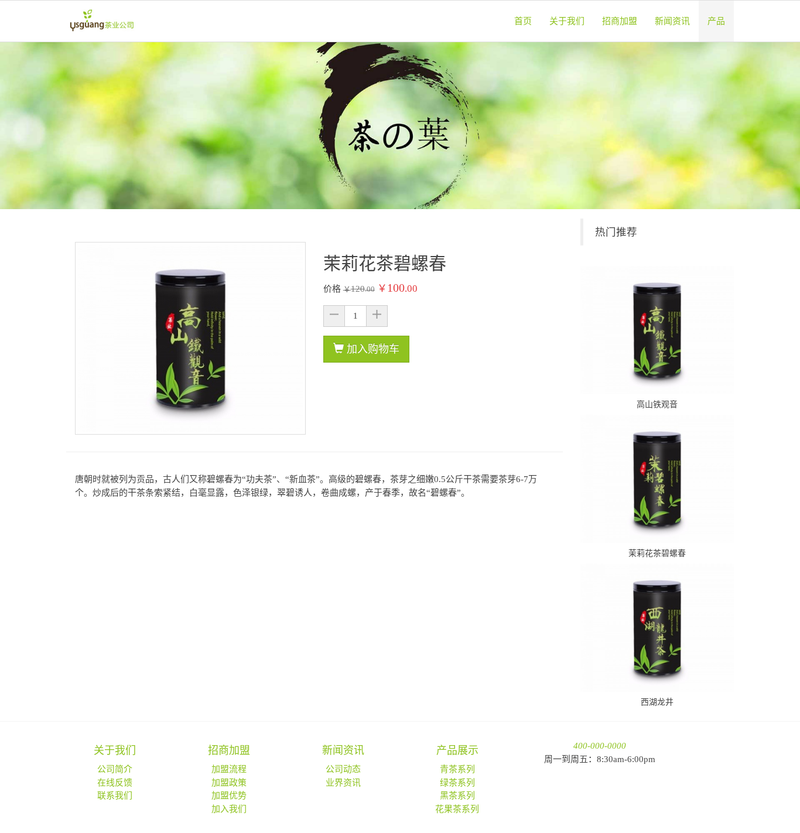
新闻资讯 (672, 21)
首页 (523, 21)
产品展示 (457, 750)
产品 (716, 21)
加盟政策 (229, 782)
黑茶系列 (457, 795)
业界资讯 (343, 782)
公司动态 (343, 769)
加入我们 (229, 809)
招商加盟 (619, 21)
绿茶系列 (457, 782)
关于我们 (566, 21)
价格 (332, 288)
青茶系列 (457, 769)
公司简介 (114, 769)
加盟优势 (229, 795)
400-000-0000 (599, 745)
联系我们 (114, 795)
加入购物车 (371, 349)
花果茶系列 (457, 809)
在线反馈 (114, 782)
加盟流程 (229, 769)
